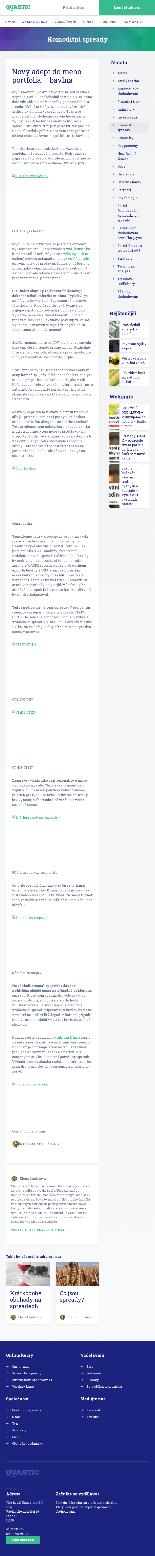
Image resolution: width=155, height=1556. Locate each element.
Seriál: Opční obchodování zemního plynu (129, 233)
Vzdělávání (65, 22)
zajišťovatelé (78, 258)
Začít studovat (127, 7)
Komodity (125, 138)
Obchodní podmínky (27, 1443)
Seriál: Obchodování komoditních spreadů (128, 212)
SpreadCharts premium (104, 1386)
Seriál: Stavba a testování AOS (129, 248)
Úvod (10, 22)
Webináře (94, 1373)
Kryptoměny (127, 146)
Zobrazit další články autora (38, 1230)
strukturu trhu (65, 1037)
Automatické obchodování (128, 91)
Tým (15, 1423)
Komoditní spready (126, 127)
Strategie (124, 258)
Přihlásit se (73, 7)
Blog (90, 1366)
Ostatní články (129, 182)
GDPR (16, 1437)
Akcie (122, 73)
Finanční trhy (128, 101)
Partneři (124, 190)
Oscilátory (125, 174)
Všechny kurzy (23, 1386)
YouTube (93, 1417)
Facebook (94, 1410)
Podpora (108, 22)
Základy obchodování (127, 294)
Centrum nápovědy (26, 1410)
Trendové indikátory (126, 281)
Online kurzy (34, 22)
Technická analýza (126, 268)
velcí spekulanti (76, 254)
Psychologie (127, 198)
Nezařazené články (126, 155)
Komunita (133, 22)
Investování (127, 117)
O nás (88, 22)
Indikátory (126, 109)
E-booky (93, 1380)
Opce (121, 166)
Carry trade (20, 1366)
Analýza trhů (128, 81)
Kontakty (19, 1430)
